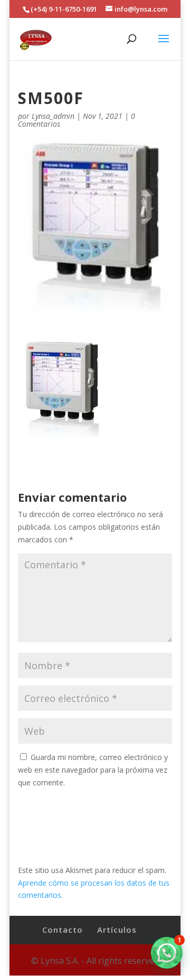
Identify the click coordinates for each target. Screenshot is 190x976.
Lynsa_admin (53, 116)
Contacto (62, 929)
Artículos (117, 929)
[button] (167, 953)
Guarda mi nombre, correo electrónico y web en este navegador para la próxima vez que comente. (93, 769)
